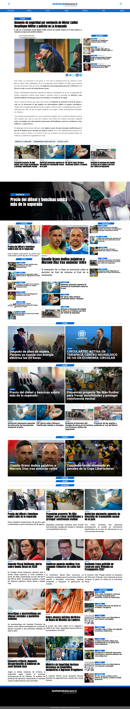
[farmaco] (94, 251)
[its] (94, 240)
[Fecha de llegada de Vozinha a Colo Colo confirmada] (12, 296)
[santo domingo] (12, 305)
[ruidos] (94, 229)
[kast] (26, 657)
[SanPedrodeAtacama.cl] (9, 4)
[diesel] (24, 243)
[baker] (89, 607)
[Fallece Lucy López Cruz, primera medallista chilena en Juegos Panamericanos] (12, 286)
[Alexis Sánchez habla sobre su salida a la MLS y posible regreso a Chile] (87, 50)
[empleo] (87, 58)
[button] (23, 141)
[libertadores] (89, 619)
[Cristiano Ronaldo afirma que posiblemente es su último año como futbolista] (89, 643)
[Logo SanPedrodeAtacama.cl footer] (64, 694)
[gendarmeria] (89, 654)
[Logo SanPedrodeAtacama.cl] (65, 7)
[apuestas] (12, 276)
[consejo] (87, 67)
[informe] (64, 660)
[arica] (94, 262)
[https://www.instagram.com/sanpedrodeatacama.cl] (65, 698)
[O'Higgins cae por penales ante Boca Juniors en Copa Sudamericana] (12, 266)
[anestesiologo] (26, 609)
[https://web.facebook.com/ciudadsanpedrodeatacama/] (52, 698)
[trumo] (89, 678)
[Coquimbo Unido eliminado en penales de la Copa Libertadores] (94, 273)
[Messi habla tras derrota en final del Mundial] (12, 315)
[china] (89, 631)
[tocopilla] (87, 42)
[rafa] (89, 596)
